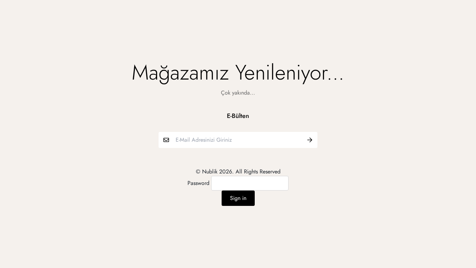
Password (198, 183)
